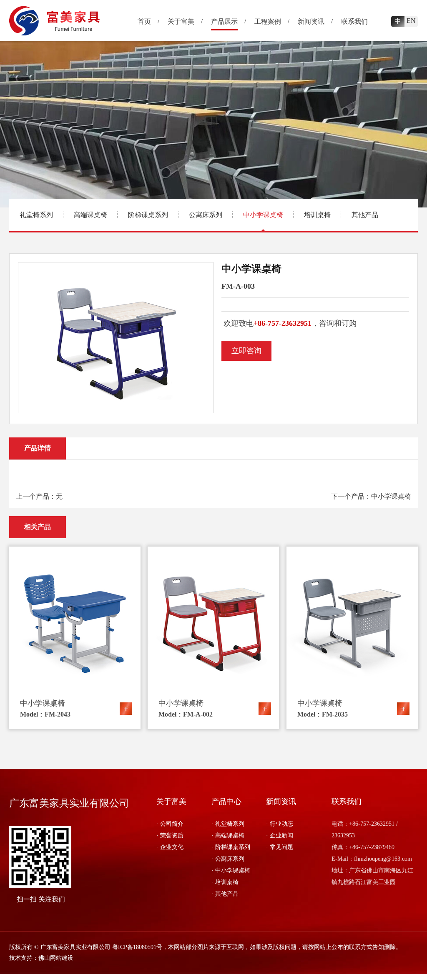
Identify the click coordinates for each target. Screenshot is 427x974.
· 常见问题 (279, 847)
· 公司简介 (169, 824)
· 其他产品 (225, 894)
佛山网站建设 (55, 958)
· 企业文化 (169, 847)
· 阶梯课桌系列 (230, 847)
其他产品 (365, 214)
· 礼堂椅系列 (227, 824)
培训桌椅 (317, 214)
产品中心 (226, 801)
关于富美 (171, 801)
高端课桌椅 (90, 214)
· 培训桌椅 (225, 882)
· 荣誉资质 (169, 835)
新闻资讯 (281, 801)
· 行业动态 (279, 824)
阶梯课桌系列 (148, 214)
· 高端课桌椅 (227, 835)
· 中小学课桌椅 (230, 870)
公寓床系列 (205, 214)
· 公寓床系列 (227, 859)
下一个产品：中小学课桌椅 (371, 496)
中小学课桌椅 (263, 214)
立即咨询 (246, 351)
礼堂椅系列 (36, 214)
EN (411, 20)
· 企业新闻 (279, 835)
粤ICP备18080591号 (137, 947)
